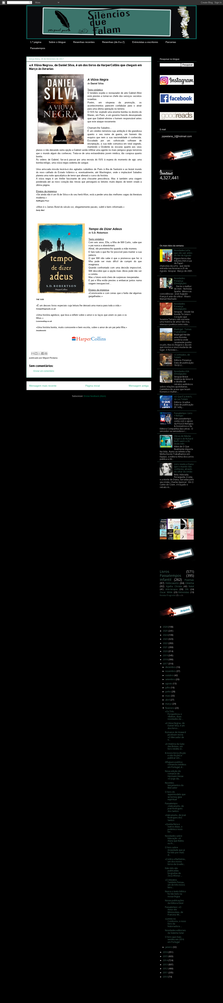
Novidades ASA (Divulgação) (181, 372)
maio (168, 695)
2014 (165, 960)
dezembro (170, 667)
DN (186, 589)
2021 (165, 647)
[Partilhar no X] (39, 353)
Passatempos (37, 48)
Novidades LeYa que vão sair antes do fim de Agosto (183, 253)
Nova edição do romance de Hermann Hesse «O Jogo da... (174, 775)
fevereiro (170, 707)
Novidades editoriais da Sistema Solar (175, 931)
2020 (165, 651)
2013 (165, 964)
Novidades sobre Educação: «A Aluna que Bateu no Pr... (174, 839)
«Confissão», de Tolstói (182, 356)
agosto (169, 683)
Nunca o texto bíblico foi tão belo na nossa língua (175, 894)
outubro (169, 675)
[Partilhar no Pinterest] (46, 353)
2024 (165, 635)
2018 (165, 659)
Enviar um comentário (43, 371)
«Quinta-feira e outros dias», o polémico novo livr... (174, 828)
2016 (165, 952)
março (168, 703)
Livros (164, 571)
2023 (165, 639)
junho (168, 691)
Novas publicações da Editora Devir (174, 901)
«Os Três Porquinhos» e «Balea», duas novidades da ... (174, 715)
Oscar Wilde (166, 592)
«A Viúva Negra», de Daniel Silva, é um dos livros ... (175, 726)
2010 (165, 976)
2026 (165, 626)
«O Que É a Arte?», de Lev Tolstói (183, 398)
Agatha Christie (174, 586)
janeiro (169, 947)
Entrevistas (183, 592)
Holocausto (172, 583)
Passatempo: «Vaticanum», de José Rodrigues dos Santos (174, 807)
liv (180, 595)
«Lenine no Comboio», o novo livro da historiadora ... (175, 922)
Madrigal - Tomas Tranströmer (182, 330)
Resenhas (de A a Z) (113, 42)
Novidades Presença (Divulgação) (180, 281)
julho (168, 687)
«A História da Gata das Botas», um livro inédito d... (174, 746)
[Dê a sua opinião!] (36, 353)
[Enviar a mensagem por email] (32, 353)
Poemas (189, 580)
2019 (165, 655)
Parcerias (171, 42)
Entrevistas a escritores (145, 42)
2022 (165, 643)
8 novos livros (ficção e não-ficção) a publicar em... (175, 756)
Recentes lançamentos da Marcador (174, 785)
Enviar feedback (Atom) (95, 396)
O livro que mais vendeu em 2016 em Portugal (174, 939)
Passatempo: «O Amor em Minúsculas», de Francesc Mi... (174, 911)
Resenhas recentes (84, 42)
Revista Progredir (168, 595)
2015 (165, 956)
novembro (170, 671)
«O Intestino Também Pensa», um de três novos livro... (175, 883)
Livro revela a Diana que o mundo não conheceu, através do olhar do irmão (184, 468)
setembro (170, 679)
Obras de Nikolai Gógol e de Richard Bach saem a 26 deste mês (183, 440)
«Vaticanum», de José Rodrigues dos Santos (175, 818)
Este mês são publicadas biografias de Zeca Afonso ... (173, 872)
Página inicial (92, 385)
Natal (191, 586)
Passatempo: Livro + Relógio (183, 414)
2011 (165, 972)
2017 (165, 663)
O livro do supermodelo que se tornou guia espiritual (175, 795)
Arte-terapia (172, 589)
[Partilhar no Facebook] (42, 353)
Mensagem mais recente (42, 385)
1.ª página (35, 42)
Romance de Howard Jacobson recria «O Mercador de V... (175, 736)
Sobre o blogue (57, 42)
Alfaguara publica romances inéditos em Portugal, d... (175, 765)
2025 (165, 630)
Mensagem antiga (139, 385)
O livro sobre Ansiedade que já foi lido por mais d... (175, 851)
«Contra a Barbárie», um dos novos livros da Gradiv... (175, 862)
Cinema (189, 583)
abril (167, 699)
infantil (165, 579)
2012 (165, 968)
